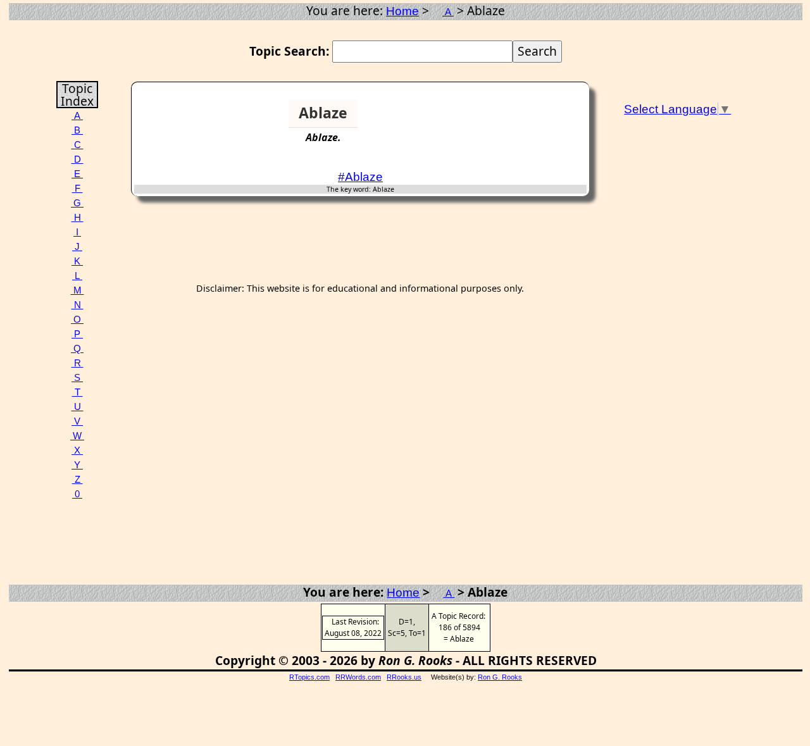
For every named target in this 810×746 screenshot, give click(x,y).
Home (402, 11)
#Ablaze (360, 176)
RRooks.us (404, 677)
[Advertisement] (538, 118)
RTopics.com (309, 677)
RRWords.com (358, 677)
